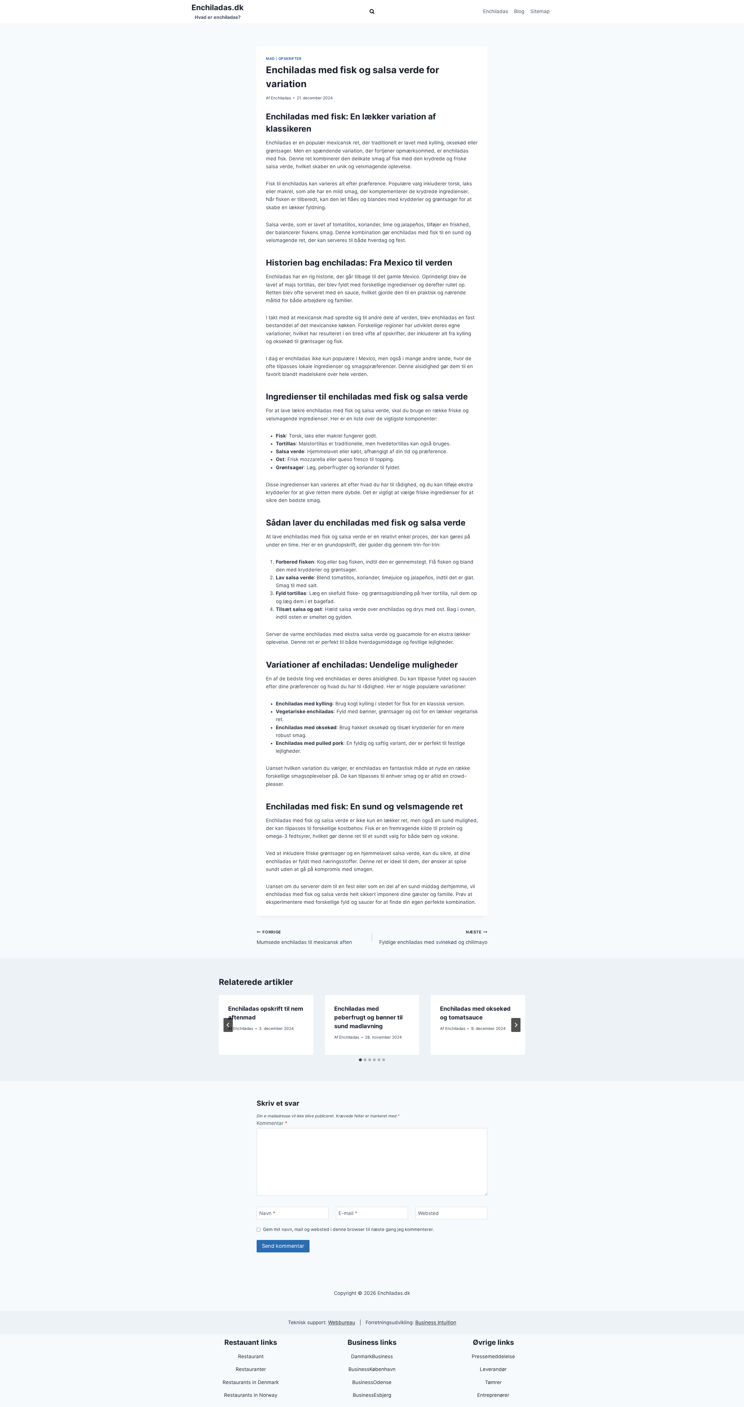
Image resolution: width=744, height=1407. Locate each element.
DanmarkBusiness (372, 1356)
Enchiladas (495, 11)
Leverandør (493, 1369)
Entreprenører (493, 1395)
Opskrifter (290, 58)
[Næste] (516, 1025)
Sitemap (540, 11)
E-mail (348, 1213)
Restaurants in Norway (250, 1395)
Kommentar (272, 1123)
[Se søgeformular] (372, 11)
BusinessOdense (371, 1382)
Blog (519, 11)
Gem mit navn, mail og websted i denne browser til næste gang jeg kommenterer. (348, 1229)
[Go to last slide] (228, 1025)
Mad (270, 58)
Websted (428, 1213)
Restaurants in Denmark (251, 1382)
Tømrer (493, 1382)
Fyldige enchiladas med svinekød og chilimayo (433, 937)
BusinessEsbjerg (372, 1395)
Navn (267, 1213)
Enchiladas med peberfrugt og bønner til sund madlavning (368, 1017)
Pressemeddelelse (493, 1356)
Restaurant (251, 1356)
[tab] (360, 1059)
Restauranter (251, 1369)
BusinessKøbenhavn (372, 1369)
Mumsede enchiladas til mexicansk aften (304, 937)
